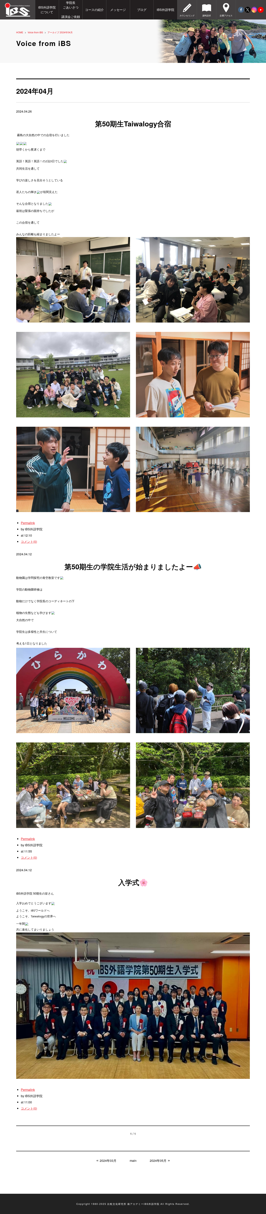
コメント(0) (29, 541)
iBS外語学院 (165, 9)
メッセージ (118, 9)
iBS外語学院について (47, 9)
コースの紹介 (94, 9)
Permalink (28, 523)
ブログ (141, 9)
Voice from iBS (35, 32)
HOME (19, 32)
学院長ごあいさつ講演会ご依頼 (70, 9)
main (133, 1160)
